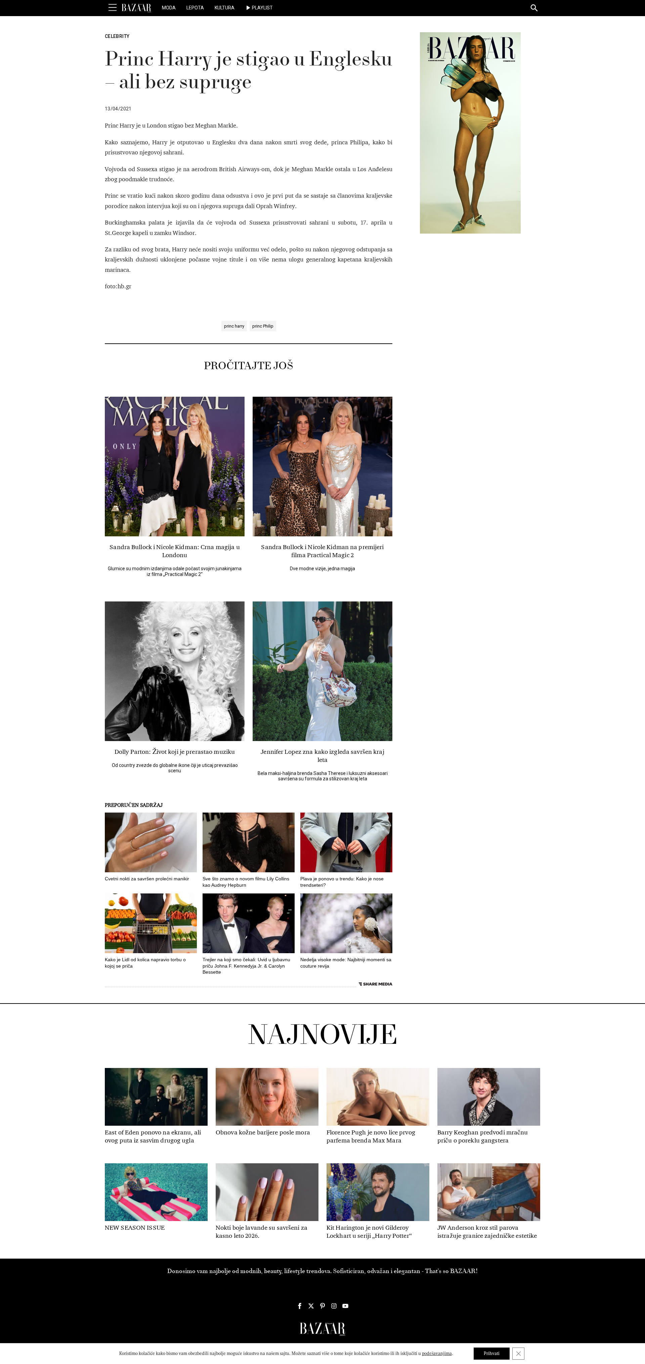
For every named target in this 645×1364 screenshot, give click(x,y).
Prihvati (492, 1353)
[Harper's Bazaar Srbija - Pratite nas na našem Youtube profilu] (345, 1306)
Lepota (195, 7)
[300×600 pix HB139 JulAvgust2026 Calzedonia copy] (470, 132)
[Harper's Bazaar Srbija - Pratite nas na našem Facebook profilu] (299, 1306)
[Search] (534, 8)
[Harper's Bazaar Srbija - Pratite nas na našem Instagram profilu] (334, 1306)
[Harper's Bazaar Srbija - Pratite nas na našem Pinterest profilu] (322, 1306)
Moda (169, 7)
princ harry (234, 326)
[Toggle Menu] (112, 7)
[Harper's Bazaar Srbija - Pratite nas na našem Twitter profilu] (311, 1306)
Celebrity (117, 36)
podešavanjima (437, 1353)
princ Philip (262, 326)
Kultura (224, 7)
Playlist (262, 7)
